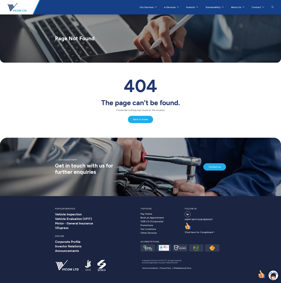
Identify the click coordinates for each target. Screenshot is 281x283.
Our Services (147, 7)
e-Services (170, 7)
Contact (256, 7)
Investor (190, 7)
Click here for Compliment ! (200, 232)
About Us (236, 7)
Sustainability (213, 7)
